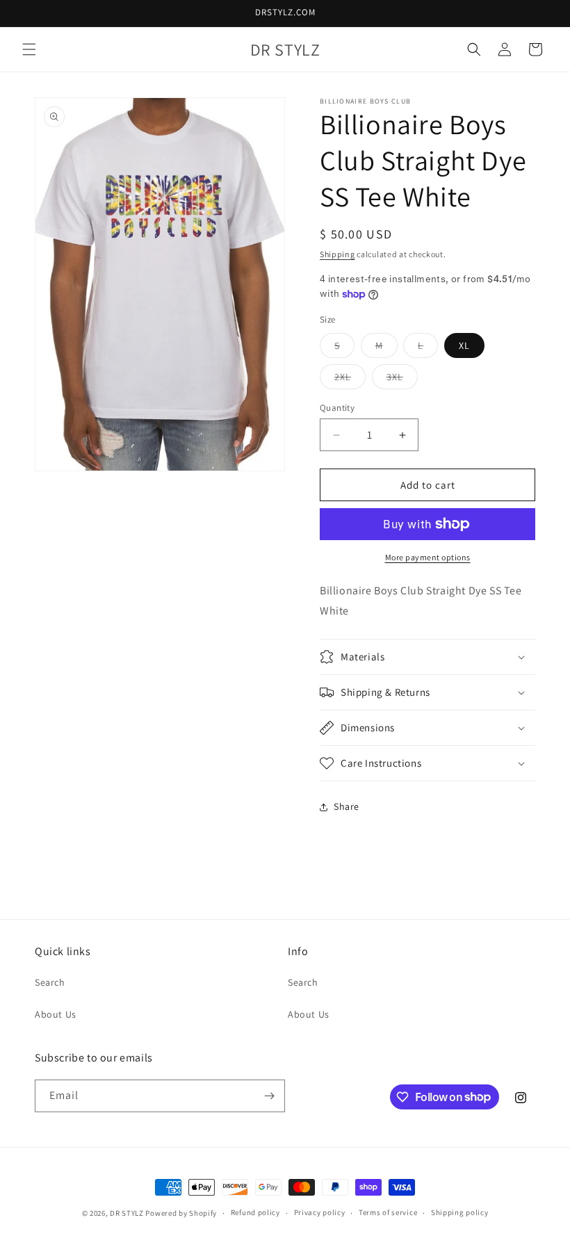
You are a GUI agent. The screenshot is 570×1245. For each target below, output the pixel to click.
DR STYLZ (127, 1213)
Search (50, 982)
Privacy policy (319, 1212)
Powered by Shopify (181, 1213)
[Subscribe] (269, 1096)
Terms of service (388, 1212)
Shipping (337, 254)
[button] (29, 49)
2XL (350, 379)
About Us (55, 1014)
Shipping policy (460, 1212)
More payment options (428, 557)
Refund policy (255, 1212)
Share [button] (346, 806)
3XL (402, 379)
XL (464, 345)
